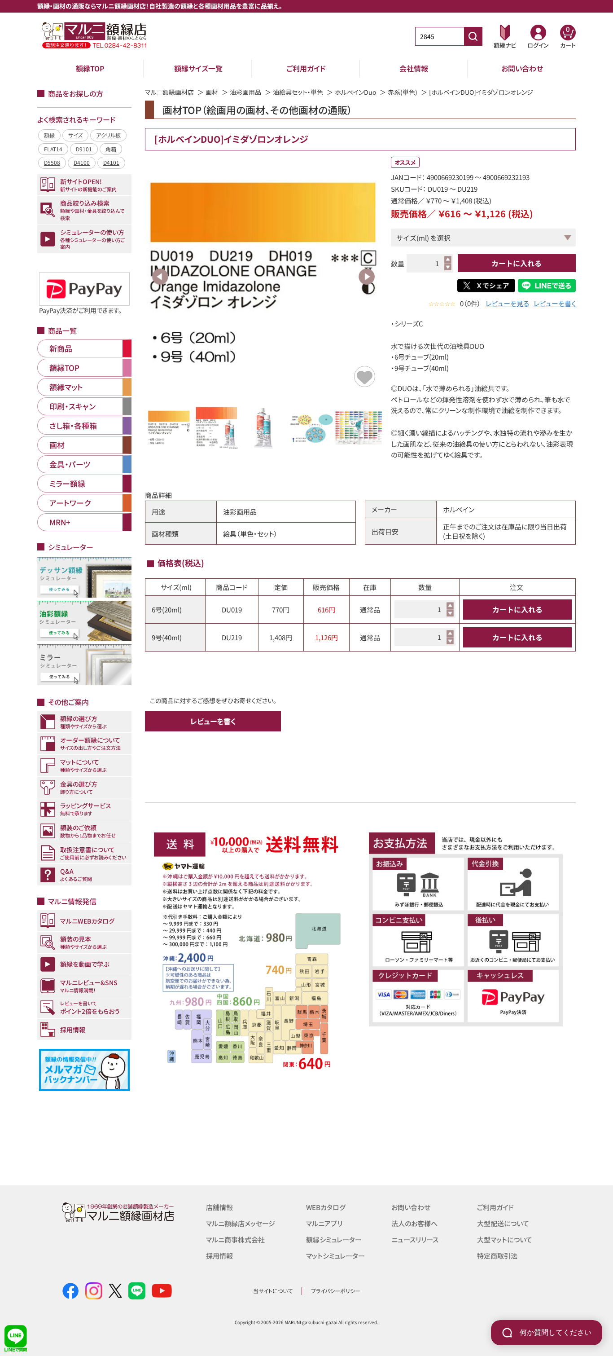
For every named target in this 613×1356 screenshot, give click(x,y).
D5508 (52, 162)
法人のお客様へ (414, 1223)
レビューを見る (507, 303)
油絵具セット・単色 (298, 92)
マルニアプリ (324, 1223)
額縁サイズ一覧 (198, 68)
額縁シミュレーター (334, 1239)
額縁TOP (90, 68)
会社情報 (413, 68)
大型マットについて (504, 1239)
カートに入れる (516, 263)
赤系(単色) (402, 92)
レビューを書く (555, 303)
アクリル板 (108, 135)
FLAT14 (53, 149)
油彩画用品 (245, 92)
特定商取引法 (497, 1255)
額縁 (49, 135)
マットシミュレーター (335, 1255)
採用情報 (219, 1255)
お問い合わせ (522, 68)
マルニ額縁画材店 (169, 92)
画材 (212, 92)
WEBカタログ (326, 1207)
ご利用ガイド (306, 68)
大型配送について (503, 1223)
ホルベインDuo (355, 92)
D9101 (84, 149)
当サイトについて (273, 1290)
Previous (160, 277)
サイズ (75, 135)
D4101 (111, 162)
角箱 (110, 149)
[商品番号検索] (473, 36)
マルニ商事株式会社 (235, 1239)
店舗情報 (219, 1207)
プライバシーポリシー (335, 1290)
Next (367, 277)
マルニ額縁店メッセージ (240, 1223)
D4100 (82, 162)
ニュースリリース (414, 1239)
